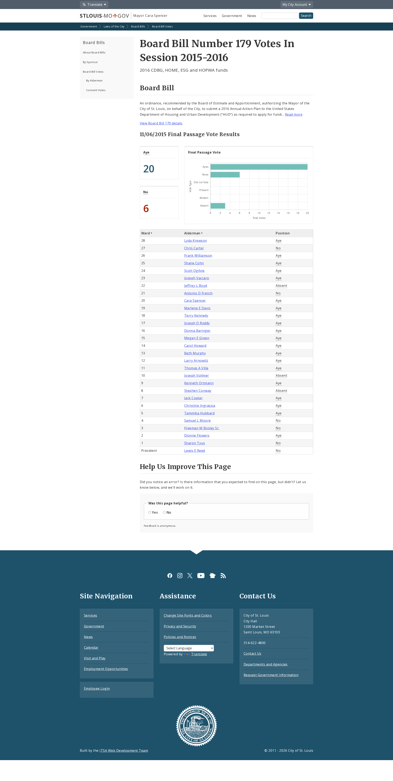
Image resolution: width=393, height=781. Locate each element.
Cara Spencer (195, 300)
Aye (146, 152)
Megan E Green (196, 338)
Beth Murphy (195, 353)
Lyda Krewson (195, 240)
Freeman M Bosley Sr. (201, 428)
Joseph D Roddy (197, 323)
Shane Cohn (194, 263)
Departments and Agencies (266, 664)
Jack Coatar (193, 398)
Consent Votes (96, 90)
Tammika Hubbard (199, 413)
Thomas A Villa (196, 368)
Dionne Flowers (197, 435)
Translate (199, 654)
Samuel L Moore (197, 420)
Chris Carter (194, 248)
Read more (293, 114)
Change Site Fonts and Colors (188, 615)
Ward (145, 233)
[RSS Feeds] (223, 575)
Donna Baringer (197, 330)
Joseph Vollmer (196, 375)
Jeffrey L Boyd (195, 285)
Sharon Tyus (194, 443)
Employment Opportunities (106, 669)
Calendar (91, 647)
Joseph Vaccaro (196, 278)
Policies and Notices (180, 637)
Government (232, 16)
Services (210, 16)
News (251, 16)
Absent (281, 285)
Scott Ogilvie (194, 270)
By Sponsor (90, 62)
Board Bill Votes (162, 26)
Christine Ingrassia (199, 405)
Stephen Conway (197, 390)
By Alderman (94, 80)
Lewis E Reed (194, 450)
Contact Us (252, 653)
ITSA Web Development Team (123, 750)
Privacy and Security (180, 626)
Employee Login (97, 688)
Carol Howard (195, 345)
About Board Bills (94, 52)
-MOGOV (104, 15)
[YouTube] (200, 575)
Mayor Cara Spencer (150, 15)
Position (283, 233)
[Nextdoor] (212, 575)
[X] (189, 575)
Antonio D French (198, 293)
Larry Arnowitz (196, 360)
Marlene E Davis (197, 308)
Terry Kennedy (196, 315)
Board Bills (138, 26)
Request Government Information (271, 675)
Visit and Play (95, 658)
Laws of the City (114, 26)
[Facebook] (169, 575)
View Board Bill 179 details (161, 123)
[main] (196, 287)
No (145, 192)
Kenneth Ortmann (198, 383)
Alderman (192, 233)
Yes (155, 512)
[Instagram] (179, 575)
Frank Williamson (198, 255)
